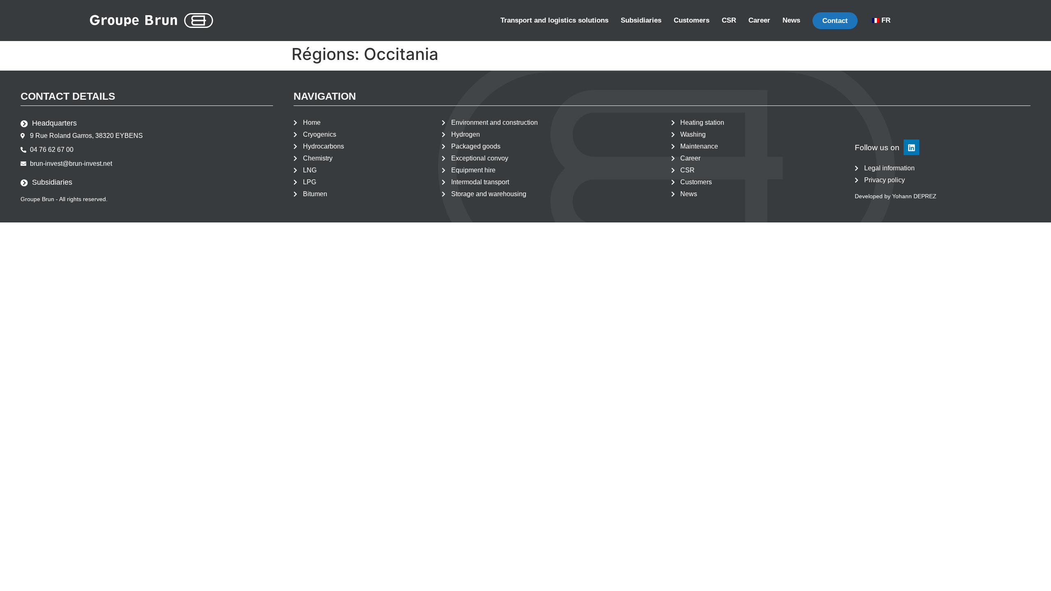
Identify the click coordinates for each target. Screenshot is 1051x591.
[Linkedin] (911, 147)
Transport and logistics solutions (554, 20)
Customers (691, 20)
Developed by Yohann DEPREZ (895, 196)
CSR (729, 20)
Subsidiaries (641, 20)
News (791, 20)
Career (759, 20)
